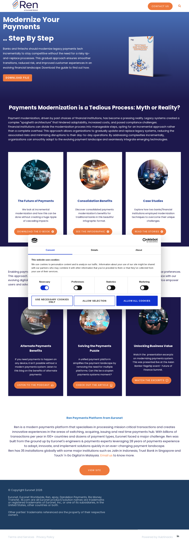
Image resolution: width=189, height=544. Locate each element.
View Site (94, 470)
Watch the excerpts (150, 380)
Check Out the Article (92, 385)
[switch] (78, 287)
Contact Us (160, 6)
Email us (106, 455)
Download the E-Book (34, 231)
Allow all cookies (137, 301)
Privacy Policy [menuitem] (45, 537)
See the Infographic (91, 231)
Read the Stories (147, 231)
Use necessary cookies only (52, 300)
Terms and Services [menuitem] (21, 537)
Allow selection (95, 301)
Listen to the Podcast (33, 385)
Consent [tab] (50, 250)
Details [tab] (94, 250)
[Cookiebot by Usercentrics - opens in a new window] (145, 240)
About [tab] (139, 250)
